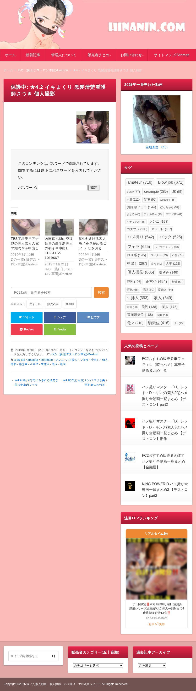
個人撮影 (140, 272)
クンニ (59, 360)
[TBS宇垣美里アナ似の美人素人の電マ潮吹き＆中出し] (25, 227)
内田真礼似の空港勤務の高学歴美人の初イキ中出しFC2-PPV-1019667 (59, 248)
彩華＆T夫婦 (157, 624)
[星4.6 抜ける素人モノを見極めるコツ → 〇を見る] (93, 227)
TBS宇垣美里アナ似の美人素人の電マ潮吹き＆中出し (25, 243)
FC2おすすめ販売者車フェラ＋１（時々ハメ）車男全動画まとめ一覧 (163, 364)
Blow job (19, 360)
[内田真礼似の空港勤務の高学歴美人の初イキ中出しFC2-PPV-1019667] (59, 227)
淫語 (148, 289)
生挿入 (45, 364)
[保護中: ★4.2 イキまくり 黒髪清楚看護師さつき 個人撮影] (92, 128)
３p (179, 323)
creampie (47, 360)
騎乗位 (158, 323)
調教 (162, 314)
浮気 (133, 289)
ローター (159, 255)
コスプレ (137, 229)
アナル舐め (153, 214)
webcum (167, 199)
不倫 (178, 255)
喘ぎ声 (23, 364)
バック (170, 237)
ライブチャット (167, 247)
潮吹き (165, 289)
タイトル (35, 304)
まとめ (133, 214)
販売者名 (53, 304)
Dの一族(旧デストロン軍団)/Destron (75, 354)
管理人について (63, 55)
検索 (101, 292)
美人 (170, 307)
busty (133, 191)
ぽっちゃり (169, 207)
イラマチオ (136, 221)
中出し (95, 360)
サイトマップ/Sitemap (171, 55)
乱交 (156, 263)
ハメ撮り (72, 360)
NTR (150, 199)
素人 (55, 364)
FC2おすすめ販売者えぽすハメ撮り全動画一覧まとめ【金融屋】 (163, 461)
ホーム (10, 55)
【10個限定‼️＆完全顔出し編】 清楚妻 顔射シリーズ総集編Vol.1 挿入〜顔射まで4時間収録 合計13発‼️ (157, 608)
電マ (135, 323)
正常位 (34, 364)
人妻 (173, 263)
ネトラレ (162, 229)
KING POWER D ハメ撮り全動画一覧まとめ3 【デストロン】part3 (165, 490)
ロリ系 (136, 255)
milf (133, 199)
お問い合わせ (131, 55)
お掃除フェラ (141, 207)
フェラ (84, 360)
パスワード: (28, 188)
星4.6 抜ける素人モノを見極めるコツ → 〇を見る (93, 243)
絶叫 (63, 364)
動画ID (69, 304)
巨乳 (134, 282)
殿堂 (177, 281)
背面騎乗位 (140, 315)
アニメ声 (174, 214)
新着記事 (33, 55)
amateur (32, 360)
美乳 (149, 307)
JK (177, 191)
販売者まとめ (98, 55)
